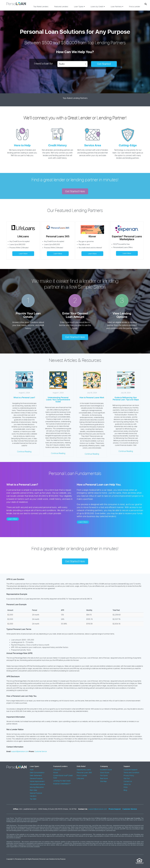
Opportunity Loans (84, 770)
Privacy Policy (129, 775)
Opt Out (127, 778)
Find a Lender (134, 7)
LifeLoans (57, 770)
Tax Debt (33, 799)
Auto (32, 770)
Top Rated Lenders (40, 7)
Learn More (23, 254)
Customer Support (130, 770)
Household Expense (37, 784)
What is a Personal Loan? (24, 398)
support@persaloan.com (19, 751)
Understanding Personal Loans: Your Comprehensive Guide (58, 400)
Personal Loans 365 (84, 772)
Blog (125, 790)
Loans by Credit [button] (97, 7)
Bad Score (104, 778)
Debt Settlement (36, 775)
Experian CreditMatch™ (62, 784)
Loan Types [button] (79, 7)
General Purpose (36, 778)
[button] (72, 64)
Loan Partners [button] (116, 7)
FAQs (126, 787)
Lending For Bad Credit (61, 781)
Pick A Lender (82, 775)
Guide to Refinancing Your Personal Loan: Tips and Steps (126, 399)
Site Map (103, 781)
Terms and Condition (131, 772)
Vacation (33, 796)
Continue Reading (24, 452)
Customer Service (41, 751)
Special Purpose (36, 793)
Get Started (104, 64)
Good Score (104, 772)
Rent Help (33, 790)
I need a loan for (43, 63)
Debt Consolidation (37, 772)
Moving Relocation (37, 787)
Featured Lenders (61, 7)
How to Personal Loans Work (92, 398)
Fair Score (104, 775)
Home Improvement (37, 781)
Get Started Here (75, 191)
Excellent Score (106, 770)
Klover (55, 772)
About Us (127, 784)
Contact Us (128, 781)
